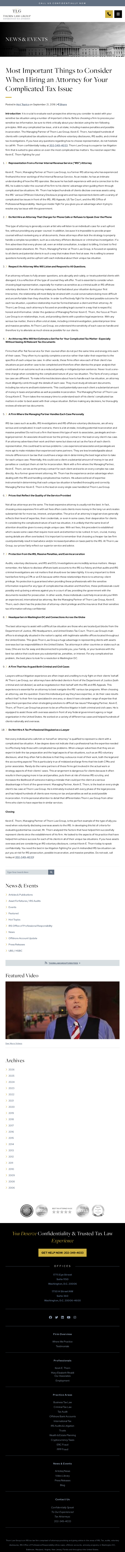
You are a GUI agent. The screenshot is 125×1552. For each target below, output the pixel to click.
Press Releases (17, 944)
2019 (11, 1113)
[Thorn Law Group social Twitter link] (56, 1317)
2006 (12, 1187)
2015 (11, 1138)
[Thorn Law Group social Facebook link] (50, 1317)
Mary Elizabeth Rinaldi (62, 1372)
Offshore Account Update (23, 938)
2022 (11, 1094)
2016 (11, 1131)
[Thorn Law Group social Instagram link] (74, 1317)
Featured (14, 913)
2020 (12, 1106)
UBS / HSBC (15, 950)
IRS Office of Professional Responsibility (30, 925)
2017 (11, 1125)
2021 (11, 1100)
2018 (11, 1119)
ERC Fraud (62, 1444)
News (12, 932)
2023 (11, 1088)
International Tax (62, 1421)
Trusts (62, 1430)
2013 (11, 1150)
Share (63, 104)
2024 (11, 1082)
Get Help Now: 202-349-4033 (62, 1252)
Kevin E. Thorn (62, 1368)
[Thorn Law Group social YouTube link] (68, 1317)
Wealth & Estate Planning (62, 1435)
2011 (11, 1162)
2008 (12, 1181)
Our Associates (62, 1375)
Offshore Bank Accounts (62, 1416)
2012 (11, 1156)
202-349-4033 (58, 145)
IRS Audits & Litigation (62, 1425)
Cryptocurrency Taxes (62, 1440)
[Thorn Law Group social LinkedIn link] (62, 1317)
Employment (63, 1380)
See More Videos (13, 1043)
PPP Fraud (62, 1449)
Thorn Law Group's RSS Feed (63, 963)
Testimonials (62, 1346)
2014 (11, 1144)
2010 (11, 1169)
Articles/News (62, 1471)
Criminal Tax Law (62, 1407)
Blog (62, 1485)
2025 (11, 1075)
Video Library (62, 1475)
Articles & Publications (21, 894)
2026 (11, 1069)
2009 (12, 1175)
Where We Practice (62, 1341)
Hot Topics (22, 104)
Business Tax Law (62, 1402)
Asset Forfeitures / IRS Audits (25, 901)
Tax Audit (63, 1411)
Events (12, 907)
